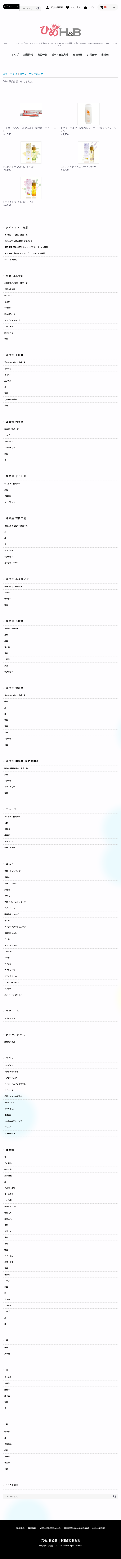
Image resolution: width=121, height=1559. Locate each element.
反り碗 (7, 1354)
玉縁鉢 (7, 1456)
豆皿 (6, 641)
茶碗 (6, 406)
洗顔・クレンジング (12, 871)
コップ (7, 1281)
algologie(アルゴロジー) (14, 1121)
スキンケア (8, 841)
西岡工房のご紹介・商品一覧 (15, 526)
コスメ (13, 74)
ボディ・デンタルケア (13, 995)
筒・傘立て (8, 1194)
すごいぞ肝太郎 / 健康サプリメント (18, 241)
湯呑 (6, 605)
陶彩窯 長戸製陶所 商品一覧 (16, 768)
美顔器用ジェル (10, 933)
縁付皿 (7, 1390)
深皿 (6, 793)
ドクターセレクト (11, 1072)
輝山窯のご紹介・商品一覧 (15, 695)
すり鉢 (7, 1432)
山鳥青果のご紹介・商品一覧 (15, 283)
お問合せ (92, 54)
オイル (7, 921)
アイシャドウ (9, 970)
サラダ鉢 (8, 599)
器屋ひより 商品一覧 (13, 586)
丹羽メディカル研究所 (13, 1096)
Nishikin (7, 1115)
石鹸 (6, 823)
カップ (7, 435)
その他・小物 (9, 1188)
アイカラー (8, 964)
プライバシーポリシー (50, 1527)
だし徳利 (8, 1200)
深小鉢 (7, 647)
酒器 (6, 1250)
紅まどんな (8, 333)
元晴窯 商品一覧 (11, 628)
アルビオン (8, 1065)
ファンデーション (11, 945)
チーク (7, 958)
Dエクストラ (9, 1103)
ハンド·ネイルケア (11, 982)
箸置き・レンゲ (10, 1206)
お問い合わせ (98, 1527)
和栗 (6, 339)
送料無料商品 (9, 1042)
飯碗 (6, 1347)
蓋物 (6, 1225)
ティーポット (9, 1256)
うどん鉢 (8, 375)
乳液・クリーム (10, 883)
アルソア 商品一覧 (12, 817)
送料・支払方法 (60, 54)
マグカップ (8, 441)
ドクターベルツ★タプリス (15, 1084)
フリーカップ (9, 448)
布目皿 (7, 1383)
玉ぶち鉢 (8, 381)
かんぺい (8, 295)
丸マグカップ (9, 502)
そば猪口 (8, 496)
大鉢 (6, 775)
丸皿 (6, 1402)
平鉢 (6, 1469)
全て (5, 74)
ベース (7, 939)
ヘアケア (8, 989)
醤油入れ (8, 1213)
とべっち (8, 369)
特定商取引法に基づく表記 (76, 1527)
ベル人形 (8, 1169)
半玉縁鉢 (8, 1463)
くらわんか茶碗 (10, 399)
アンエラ (8, 1127)
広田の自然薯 (9, 289)
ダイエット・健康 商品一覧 (15, 235)
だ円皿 (7, 659)
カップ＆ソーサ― (11, 563)
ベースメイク (9, 848)
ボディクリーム (10, 976)
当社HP (105, 54)
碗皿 (6, 702)
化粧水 (7, 829)
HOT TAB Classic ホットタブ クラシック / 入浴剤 (24, 253)
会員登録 (32, 1527)
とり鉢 (7, 593)
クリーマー (8, 1231)
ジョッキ (8, 1305)
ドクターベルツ (10, 1078)
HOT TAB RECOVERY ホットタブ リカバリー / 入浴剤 (26, 247)
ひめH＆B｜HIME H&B (60, 1540)
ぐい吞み (8, 1163)
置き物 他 (8, 1176)
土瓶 (6, 732)
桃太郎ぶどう (9, 314)
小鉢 (6, 1450)
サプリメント (9, 1018)
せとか (7, 302)
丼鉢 (6, 635)
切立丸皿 (8, 1377)
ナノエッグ (8, 1090)
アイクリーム (9, 908)
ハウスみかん (9, 326)
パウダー (8, 951)
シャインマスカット (12, 320)
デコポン (8, 308)
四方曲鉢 (8, 1444)
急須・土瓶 (8, 1262)
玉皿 (6, 393)
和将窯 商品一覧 (11, 429)
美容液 (7, 835)
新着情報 (28, 54)
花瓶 (6, 1244)
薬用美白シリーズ (11, 914)
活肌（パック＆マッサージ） (15, 902)
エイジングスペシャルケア (15, 927)
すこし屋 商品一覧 (12, 484)
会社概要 (77, 54)
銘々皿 (7, 1396)
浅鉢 (6, 653)
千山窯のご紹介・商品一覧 (15, 362)
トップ (15, 54)
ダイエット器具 (10, 260)
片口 (6, 1237)
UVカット (8, 896)
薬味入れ (8, 1219)
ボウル (7, 1299)
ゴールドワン (9, 1109)
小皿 (6, 745)
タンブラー (8, 550)
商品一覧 (42, 54)
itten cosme (9, 1133)
